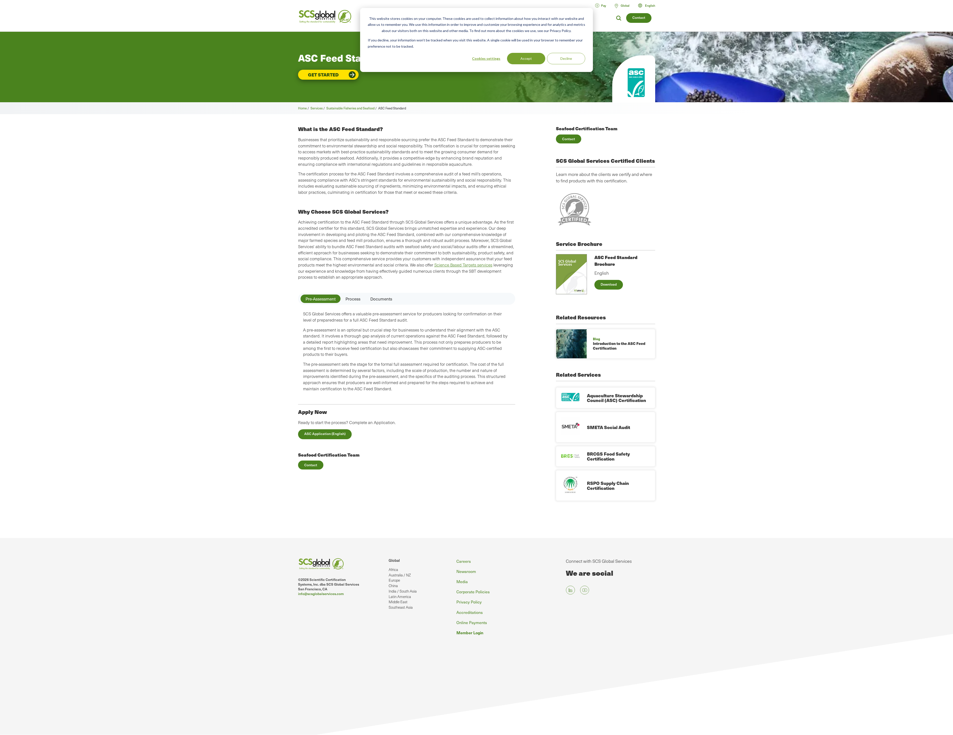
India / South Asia (403, 591)
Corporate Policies (473, 592)
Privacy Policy (469, 602)
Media (462, 581)
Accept (526, 58)
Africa (393, 569)
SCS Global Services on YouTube (584, 590)
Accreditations (469, 612)
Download (609, 284)
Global (394, 560)
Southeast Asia (401, 607)
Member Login (469, 632)
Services (316, 108)
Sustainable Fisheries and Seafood (350, 108)
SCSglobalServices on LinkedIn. (570, 590)
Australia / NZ (400, 574)
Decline (566, 58)
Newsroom (466, 571)
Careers (463, 561)
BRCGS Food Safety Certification (608, 456)
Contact (638, 17)
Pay (603, 5)
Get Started (323, 74)
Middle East (398, 601)
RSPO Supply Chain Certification (608, 485)
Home (302, 108)
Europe (394, 580)
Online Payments (471, 622)
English (650, 5)
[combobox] (649, 5)
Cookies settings (486, 58)
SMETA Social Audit (608, 427)
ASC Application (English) (324, 433)
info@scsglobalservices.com (321, 593)
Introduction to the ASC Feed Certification (619, 346)
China (393, 585)
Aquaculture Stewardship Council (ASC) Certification (616, 398)
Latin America (400, 596)
